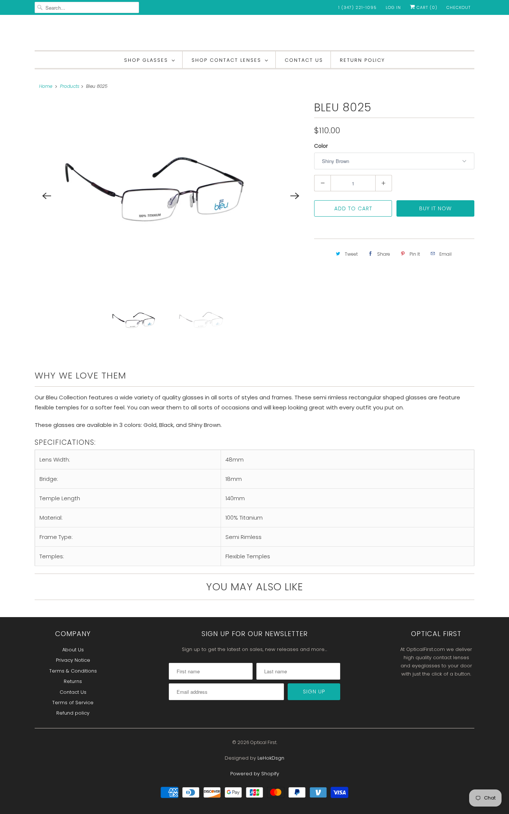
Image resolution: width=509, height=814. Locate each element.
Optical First (263, 742)
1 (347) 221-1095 (357, 7)
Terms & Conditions (73, 670)
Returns (73, 681)
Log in (393, 7)
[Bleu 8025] (171, 195)
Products (69, 86)
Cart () (426, 7)
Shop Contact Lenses (226, 60)
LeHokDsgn (270, 758)
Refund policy (72, 712)
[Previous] (46, 196)
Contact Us (304, 60)
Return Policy (362, 60)
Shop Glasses (146, 60)
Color (321, 146)
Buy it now (435, 208)
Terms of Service (73, 702)
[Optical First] (254, 34)
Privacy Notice (73, 660)
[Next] (295, 196)
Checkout (458, 7)
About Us (73, 649)
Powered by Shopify (254, 773)
